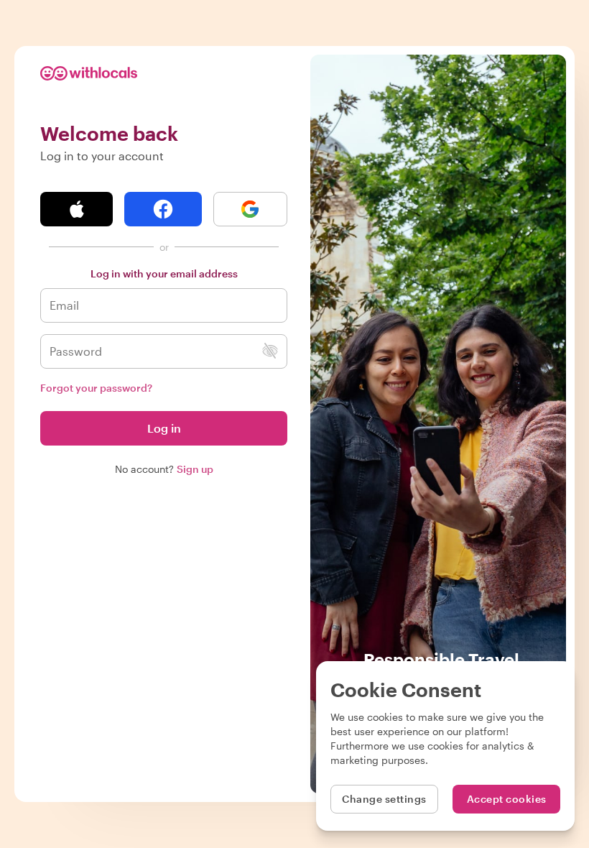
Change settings (384, 799)
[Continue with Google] (250, 209)
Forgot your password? (96, 388)
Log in (164, 428)
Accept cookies (507, 799)
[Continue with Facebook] (162, 209)
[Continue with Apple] (76, 209)
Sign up (195, 469)
